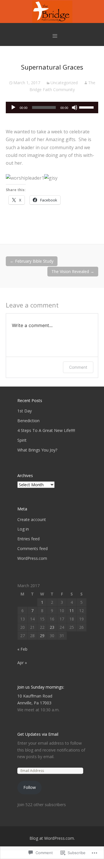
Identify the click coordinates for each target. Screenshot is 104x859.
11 (71, 610)
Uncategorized (64, 82)
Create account (31, 519)
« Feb (22, 649)
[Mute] (74, 107)
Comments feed (32, 548)
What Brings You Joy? (37, 450)
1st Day (24, 411)
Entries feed (28, 538)
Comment (78, 367)
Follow (29, 787)
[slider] (87, 107)
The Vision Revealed (72, 271)
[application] (52, 107)
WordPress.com (32, 558)
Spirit (22, 440)
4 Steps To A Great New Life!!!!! (46, 430)
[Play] (13, 107)
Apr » (22, 662)
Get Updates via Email (37, 734)
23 (52, 627)
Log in (23, 529)
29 (42, 635)
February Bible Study (31, 261)
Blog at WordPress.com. (52, 838)
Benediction (28, 420)
